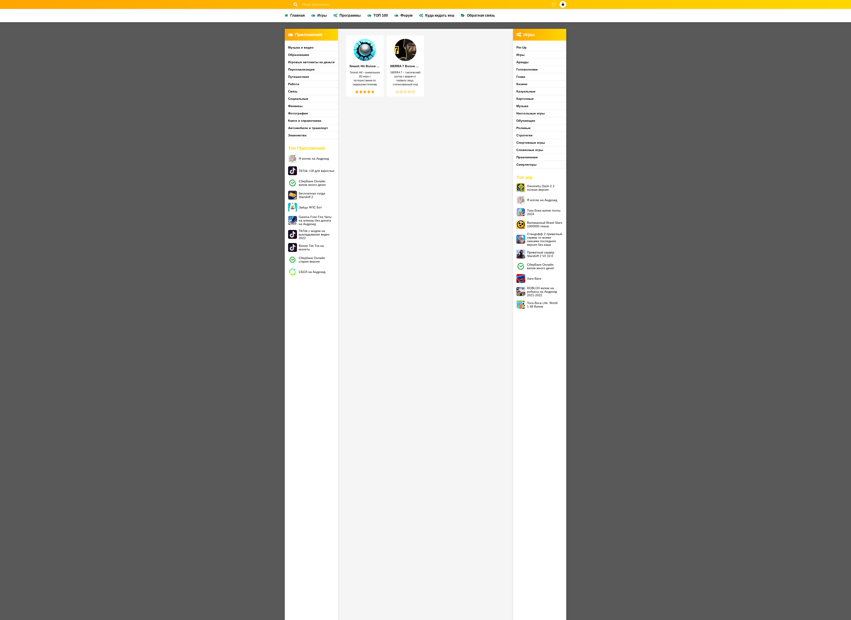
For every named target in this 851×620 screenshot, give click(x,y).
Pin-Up (521, 47)
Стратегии (524, 135)
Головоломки (527, 69)
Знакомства (297, 135)
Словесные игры (529, 150)
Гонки (520, 76)
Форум (406, 15)
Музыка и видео (301, 47)
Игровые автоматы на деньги (311, 62)
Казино (521, 84)
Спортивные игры (530, 142)
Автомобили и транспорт (308, 128)
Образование (298, 55)
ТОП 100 (380, 15)
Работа (293, 84)
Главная (297, 15)
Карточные (525, 98)
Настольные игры (530, 113)
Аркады (522, 62)
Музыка (522, 106)
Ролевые (523, 128)
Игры (322, 15)
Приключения (527, 157)
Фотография (298, 113)
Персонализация (301, 69)
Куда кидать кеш (439, 15)
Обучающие (525, 120)
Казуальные (525, 91)
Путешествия (298, 76)
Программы (350, 15)
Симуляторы (526, 164)
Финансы (295, 106)
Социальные (298, 98)
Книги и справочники (304, 120)
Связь (293, 91)
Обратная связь (481, 15)
